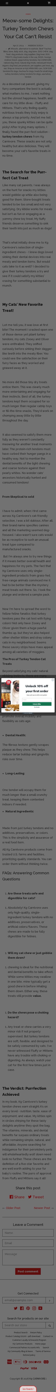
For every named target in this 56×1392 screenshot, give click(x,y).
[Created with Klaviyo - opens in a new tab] (28, 713)
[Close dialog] (53, 680)
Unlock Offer (37, 704)
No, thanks (37, 707)
